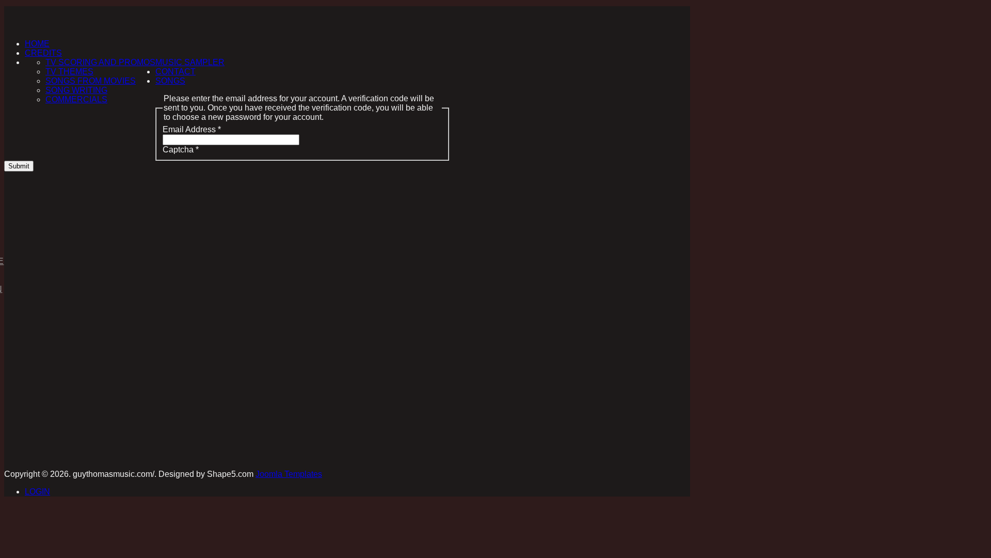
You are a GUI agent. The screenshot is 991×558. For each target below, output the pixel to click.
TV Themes (69, 71)
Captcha (181, 149)
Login (37, 491)
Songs (170, 80)
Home (37, 43)
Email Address (192, 129)
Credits (43, 53)
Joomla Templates (288, 474)
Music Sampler (190, 62)
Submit (18, 166)
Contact (175, 71)
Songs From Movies (90, 80)
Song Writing (76, 90)
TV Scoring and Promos (100, 62)
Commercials (76, 99)
